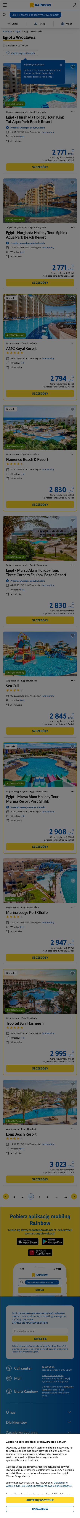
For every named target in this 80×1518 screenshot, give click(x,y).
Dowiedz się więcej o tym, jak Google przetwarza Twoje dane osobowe (39, 1484)
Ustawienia (46, 1509)
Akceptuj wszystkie (41, 1500)
